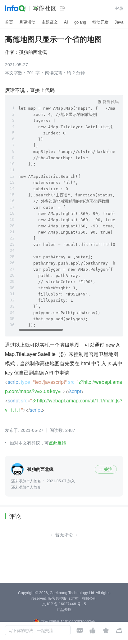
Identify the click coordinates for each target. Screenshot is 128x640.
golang (80, 22)
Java (119, 22)
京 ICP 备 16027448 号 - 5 (64, 604)
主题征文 (50, 22)
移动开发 (100, 22)
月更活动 (27, 22)
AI (66, 22)
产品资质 (64, 609)
